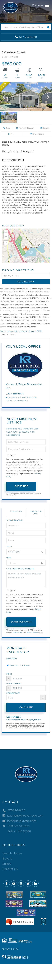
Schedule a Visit (35, 512)
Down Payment (13, 684)
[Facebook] (7, 884)
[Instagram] (21, 884)
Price (9, 674)
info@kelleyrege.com (21, 821)
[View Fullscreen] (6, 243)
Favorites (39, 5)
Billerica (32, 331)
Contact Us (11, 400)
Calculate (26, 707)
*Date (9, 546)
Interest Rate (13, 693)
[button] (48, 27)
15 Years (25, 666)
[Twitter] (28, 884)
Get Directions (26, 282)
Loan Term (11, 659)
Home (2, 331)
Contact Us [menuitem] (10, 869)
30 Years (13, 666)
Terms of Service (32, 632)
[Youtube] (14, 884)
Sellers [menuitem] (6, 863)
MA (15, 331)
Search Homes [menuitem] (12, 853)
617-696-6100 (28, 37)
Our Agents (22, 400)
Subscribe (21, 486)
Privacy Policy (17, 632)
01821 (39, 331)
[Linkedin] (35, 884)
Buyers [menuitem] (7, 858)
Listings (10, 331)
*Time (8, 558)
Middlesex (23, 331)
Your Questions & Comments (20, 569)
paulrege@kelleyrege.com (25, 815)
